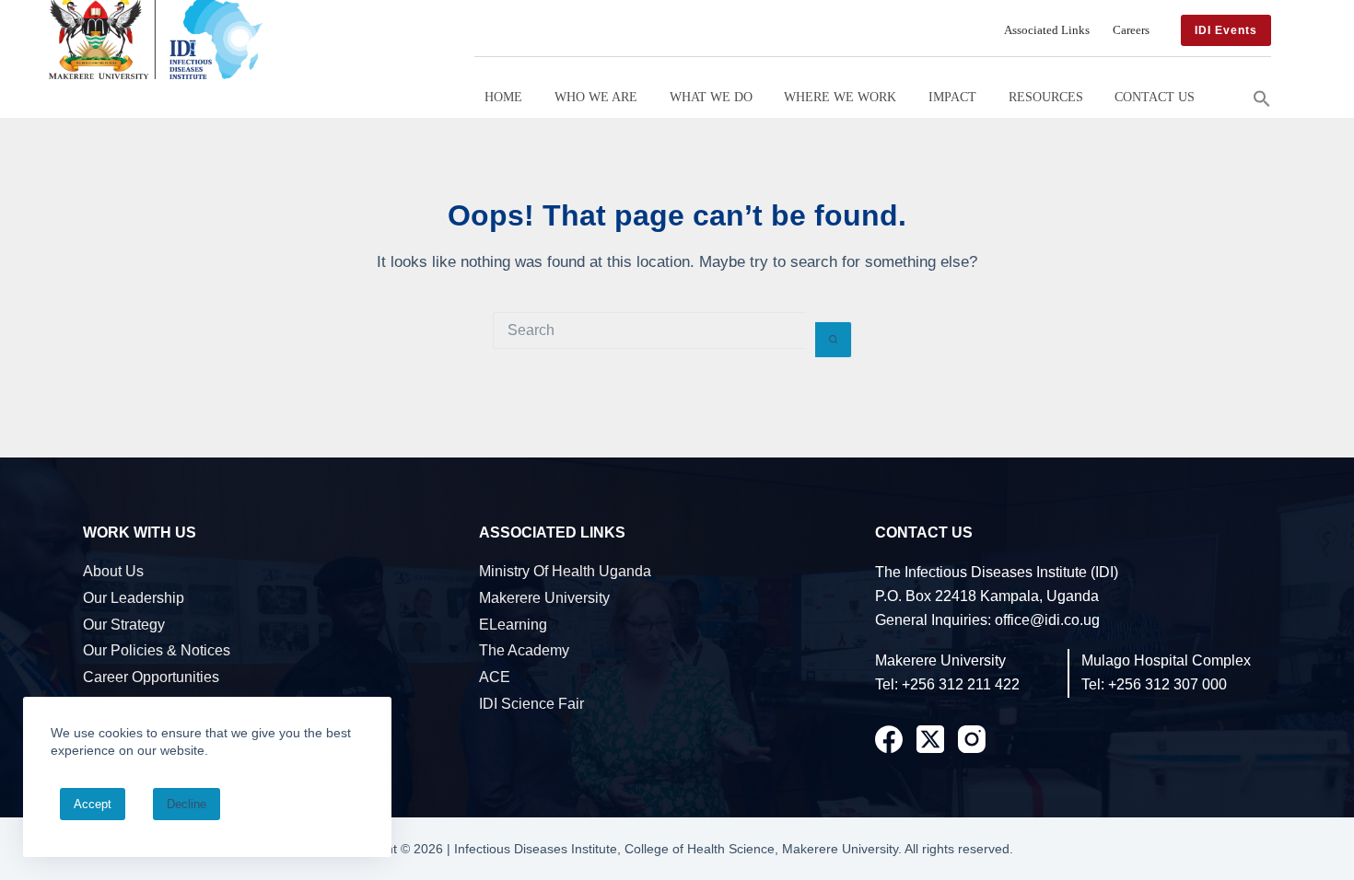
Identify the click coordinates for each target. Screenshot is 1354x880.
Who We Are (595, 96)
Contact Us (1155, 96)
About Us (113, 571)
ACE (494, 677)
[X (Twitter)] (930, 739)
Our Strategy (124, 624)
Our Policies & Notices (156, 650)
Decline (186, 804)
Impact (952, 96)
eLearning (513, 624)
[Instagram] (972, 739)
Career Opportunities (151, 677)
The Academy (524, 650)
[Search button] (833, 339)
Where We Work (840, 96)
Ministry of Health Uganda (565, 571)
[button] (1262, 96)
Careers (1131, 30)
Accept (92, 804)
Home (503, 96)
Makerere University (544, 598)
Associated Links (1047, 30)
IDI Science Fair (531, 704)
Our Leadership (133, 598)
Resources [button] (1046, 96)
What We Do (711, 96)
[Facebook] (889, 739)
